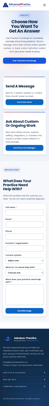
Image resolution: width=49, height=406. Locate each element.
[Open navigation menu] (44, 5)
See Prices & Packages (24, 148)
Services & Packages (14, 373)
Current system (13, 255)
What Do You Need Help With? (20, 267)
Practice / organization (17, 243)
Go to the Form (24, 102)
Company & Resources (15, 386)
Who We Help (9, 379)
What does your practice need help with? (23, 280)
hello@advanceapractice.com (15, 362)
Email (9, 219)
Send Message (24, 311)
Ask (24, 60)
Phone (9, 231)
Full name (11, 207)
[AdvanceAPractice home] (17, 5)
